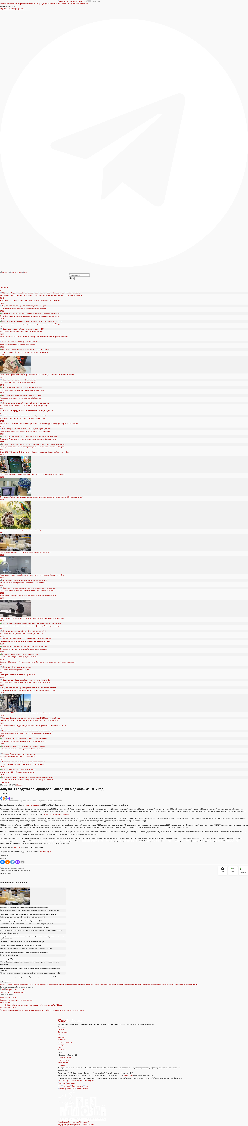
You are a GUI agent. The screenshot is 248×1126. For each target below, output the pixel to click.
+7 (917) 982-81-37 (19, 9)
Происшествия (63, 1032)
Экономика (62, 1040)
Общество (19, 785)
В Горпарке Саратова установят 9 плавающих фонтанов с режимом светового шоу (24, 984)
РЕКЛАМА (61, 1065)
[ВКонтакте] (1, 798)
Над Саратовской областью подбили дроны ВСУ (172, 984)
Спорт (60, 1047)
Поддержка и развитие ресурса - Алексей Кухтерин (76, 1125)
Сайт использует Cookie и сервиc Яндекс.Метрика (76, 1080)
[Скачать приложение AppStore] (7, 12)
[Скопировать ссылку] (12, 798)
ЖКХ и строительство (65, 1042)
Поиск (72, 278)
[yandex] (66, 1089)
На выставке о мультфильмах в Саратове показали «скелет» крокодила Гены (72, 984)
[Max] (24, 272)
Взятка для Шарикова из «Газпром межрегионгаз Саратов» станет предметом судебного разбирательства (126, 984)
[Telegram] (124, 142)
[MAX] (9, 798)
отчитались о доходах (32, 805)
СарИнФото (62, 1050)
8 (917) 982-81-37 (18, 989)
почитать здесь (45, 852)
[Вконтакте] (4, 272)
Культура (61, 1045)
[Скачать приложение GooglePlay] (22, 12)
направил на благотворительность (56, 814)
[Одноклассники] (15, 272)
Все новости (4, 288)
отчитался (17, 847)
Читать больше (192, 984)
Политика (61, 1037)
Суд (59, 1034)
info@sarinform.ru (19, 992)
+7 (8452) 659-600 (6, 9)
